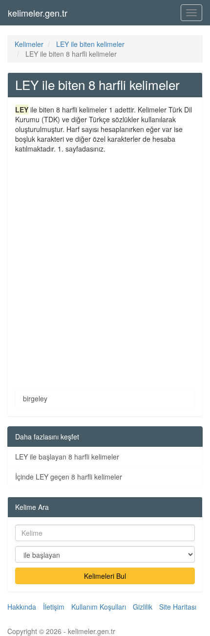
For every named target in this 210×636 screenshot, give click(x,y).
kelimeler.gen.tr (37, 12)
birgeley (35, 398)
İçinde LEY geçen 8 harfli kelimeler (68, 477)
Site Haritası (177, 607)
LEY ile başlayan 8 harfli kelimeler (67, 456)
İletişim (53, 607)
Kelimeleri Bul (105, 576)
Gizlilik (142, 607)
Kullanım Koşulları (98, 607)
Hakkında (21, 607)
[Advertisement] (105, 263)
